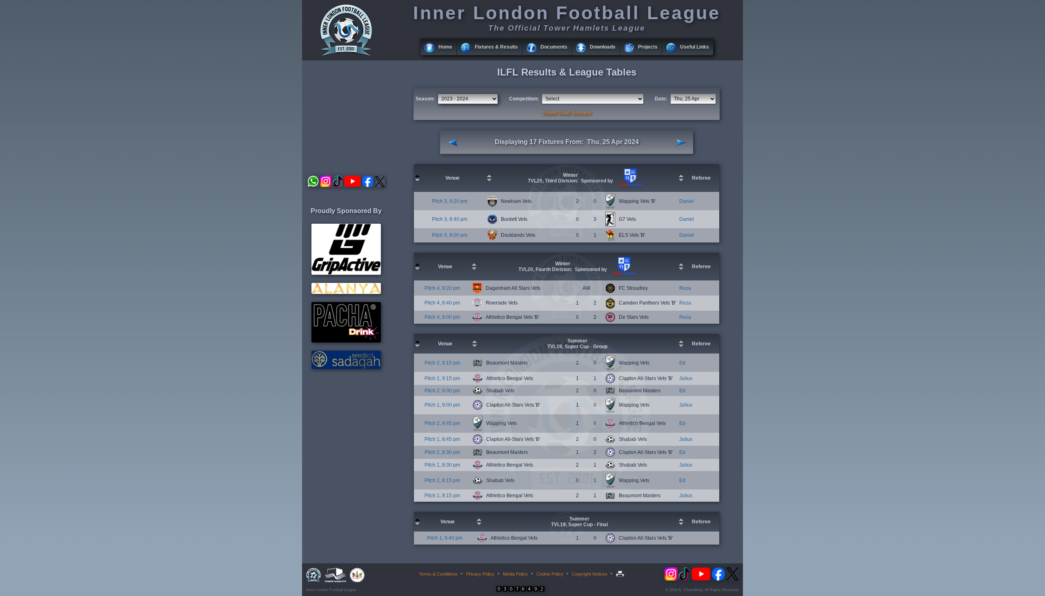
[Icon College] (629, 186)
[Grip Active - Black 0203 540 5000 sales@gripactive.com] (346, 273)
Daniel (686, 201)
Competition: (524, 99)
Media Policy (515, 574)
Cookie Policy (549, 574)
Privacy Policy (480, 574)
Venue (452, 178)
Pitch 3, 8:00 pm (449, 235)
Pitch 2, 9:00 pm (442, 391)
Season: (425, 99)
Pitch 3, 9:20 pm (449, 201)
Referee (701, 178)
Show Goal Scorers (566, 113)
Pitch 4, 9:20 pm (442, 288)
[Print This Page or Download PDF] (621, 574)
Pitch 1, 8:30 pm (442, 465)
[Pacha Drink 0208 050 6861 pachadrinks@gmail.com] (346, 341)
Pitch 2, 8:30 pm (442, 452)
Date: (661, 99)
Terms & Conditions (438, 574)
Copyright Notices (589, 574)
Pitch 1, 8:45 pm (442, 439)
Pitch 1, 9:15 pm (442, 378)
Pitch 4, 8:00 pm (442, 317)
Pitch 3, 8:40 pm (449, 219)
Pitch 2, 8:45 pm (442, 423)
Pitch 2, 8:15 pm (442, 480)
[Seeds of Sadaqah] (346, 367)
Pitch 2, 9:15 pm (442, 363)
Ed (682, 363)
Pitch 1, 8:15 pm (442, 495)
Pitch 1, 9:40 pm (444, 538)
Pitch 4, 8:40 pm (442, 303)
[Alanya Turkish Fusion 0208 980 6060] (346, 292)
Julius (685, 378)
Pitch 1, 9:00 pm (442, 405)
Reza (685, 288)
